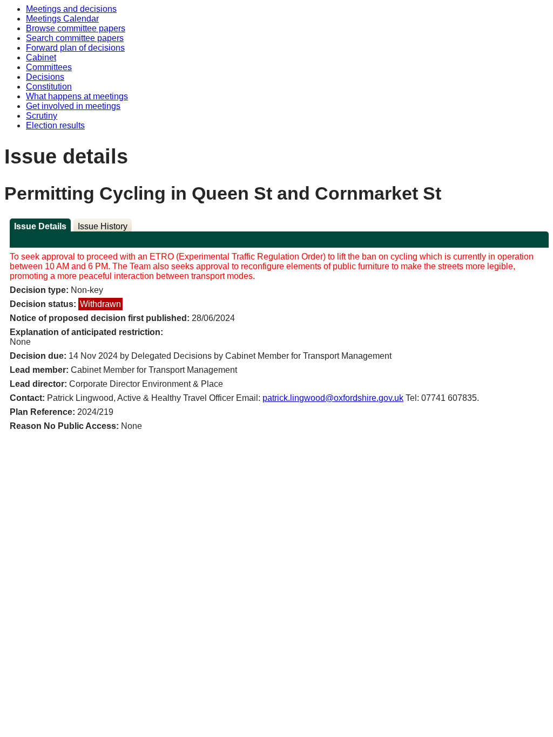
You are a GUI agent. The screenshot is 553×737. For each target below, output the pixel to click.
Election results (55, 125)
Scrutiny (41, 115)
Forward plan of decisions (75, 47)
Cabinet (41, 57)
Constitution (49, 86)
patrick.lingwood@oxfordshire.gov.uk (332, 397)
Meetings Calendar (62, 18)
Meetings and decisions (71, 8)
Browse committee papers (75, 28)
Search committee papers (75, 38)
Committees (49, 67)
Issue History (102, 226)
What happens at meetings (77, 96)
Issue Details (40, 226)
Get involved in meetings (73, 106)
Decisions (45, 76)
